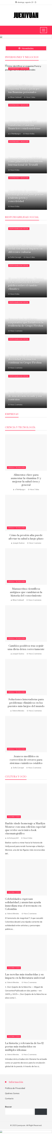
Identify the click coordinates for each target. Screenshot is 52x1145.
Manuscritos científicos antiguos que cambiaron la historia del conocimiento (26, 592)
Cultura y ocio (14, 817)
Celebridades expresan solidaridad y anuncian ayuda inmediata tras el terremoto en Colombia (23, 904)
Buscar (8, 1106)
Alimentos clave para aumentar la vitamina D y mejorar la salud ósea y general (26, 480)
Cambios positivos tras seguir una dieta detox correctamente (26, 647)
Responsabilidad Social (18, 228)
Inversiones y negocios (18, 69)
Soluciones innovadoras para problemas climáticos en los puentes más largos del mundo (26, 703)
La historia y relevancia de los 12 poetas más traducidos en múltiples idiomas (24, 1047)
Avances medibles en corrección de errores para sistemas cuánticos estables (26, 760)
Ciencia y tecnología (16, 467)
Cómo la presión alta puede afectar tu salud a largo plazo (26, 537)
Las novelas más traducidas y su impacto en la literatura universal (25, 976)
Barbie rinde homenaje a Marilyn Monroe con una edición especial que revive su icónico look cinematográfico (25, 828)
